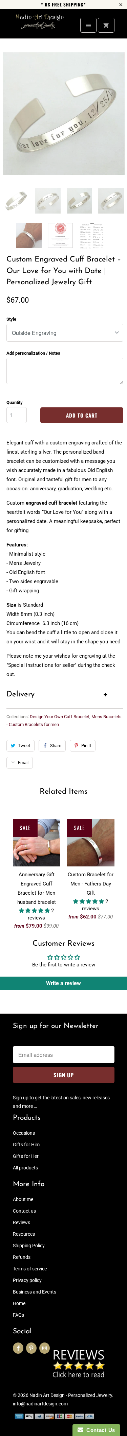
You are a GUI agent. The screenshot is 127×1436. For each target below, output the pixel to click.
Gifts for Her (26, 1156)
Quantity (14, 402)
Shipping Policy (29, 1245)
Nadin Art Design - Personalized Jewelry (70, 1395)
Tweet (24, 745)
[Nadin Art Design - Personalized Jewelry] (40, 26)
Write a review (63, 983)
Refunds (21, 1257)
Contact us (24, 1211)
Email (23, 762)
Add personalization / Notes (33, 353)
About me (23, 1199)
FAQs (18, 1315)
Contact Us (99, 1430)
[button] (35, 911)
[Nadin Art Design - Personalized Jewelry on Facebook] (18, 1348)
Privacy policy (27, 1280)
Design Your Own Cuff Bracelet (59, 716)
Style (11, 319)
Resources (24, 1234)
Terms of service (30, 1268)
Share (55, 745)
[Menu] (88, 25)
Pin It (86, 745)
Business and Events (34, 1292)
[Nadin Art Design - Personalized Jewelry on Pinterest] (31, 1348)
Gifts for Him (26, 1144)
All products (25, 1167)
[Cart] (106, 25)
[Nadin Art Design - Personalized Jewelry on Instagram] (44, 1348)
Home (19, 1303)
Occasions (24, 1133)
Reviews (21, 1222)
